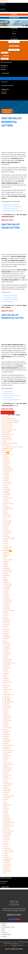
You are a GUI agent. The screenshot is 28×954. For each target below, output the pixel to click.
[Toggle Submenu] (7, 452)
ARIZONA (14, 14)
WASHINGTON (14, 18)
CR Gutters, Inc (4, 1)
